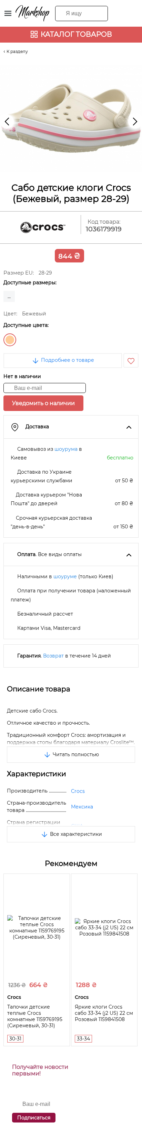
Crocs (78, 791)
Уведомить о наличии (43, 403)
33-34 (83, 1039)
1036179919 (104, 229)
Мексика (82, 807)
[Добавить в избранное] (131, 360)
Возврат (53, 656)
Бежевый (10, 340)
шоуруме (65, 576)
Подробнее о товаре (67, 360)
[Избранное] (116, 12)
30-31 (15, 1039)
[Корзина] (130, 12)
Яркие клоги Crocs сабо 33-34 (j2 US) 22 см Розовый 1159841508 (104, 1013)
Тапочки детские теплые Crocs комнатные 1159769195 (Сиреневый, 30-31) (34, 1016)
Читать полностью (75, 754)
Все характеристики (75, 834)
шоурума (66, 449)
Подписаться (33, 1118)
